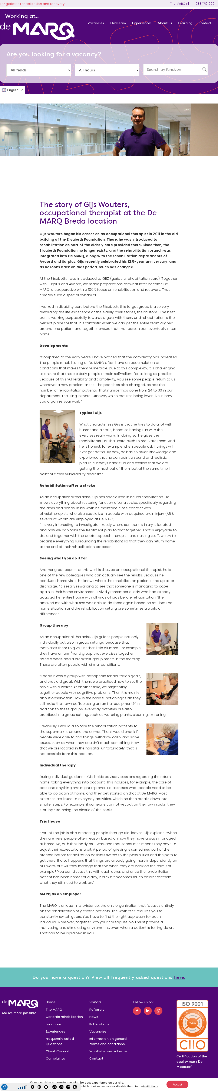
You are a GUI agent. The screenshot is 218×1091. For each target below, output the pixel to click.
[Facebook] (137, 1010)
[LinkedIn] (148, 1010)
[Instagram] (158, 1010)
